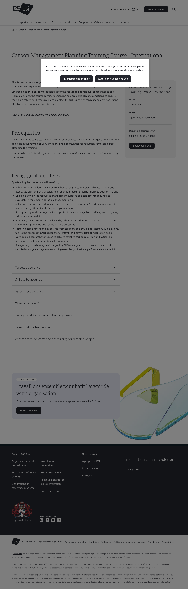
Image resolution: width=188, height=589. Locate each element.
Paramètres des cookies (76, 78)
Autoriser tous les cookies (113, 78)
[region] (95, 73)
